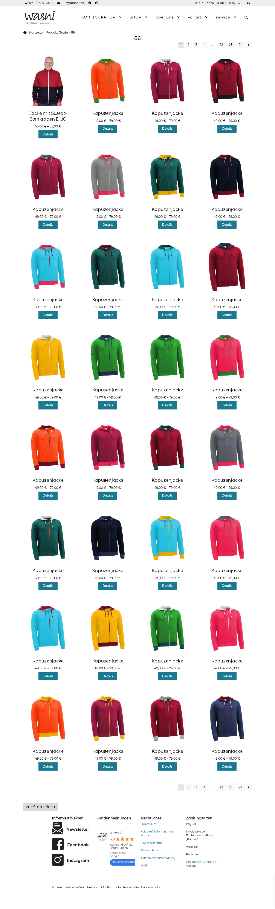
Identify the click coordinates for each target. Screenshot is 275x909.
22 (221, 45)
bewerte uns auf (123, 861)
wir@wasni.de (73, 3)
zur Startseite (39, 807)
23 (230, 45)
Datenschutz (149, 850)
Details (48, 134)
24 (240, 45)
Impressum (148, 824)
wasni (116, 833)
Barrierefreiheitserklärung (158, 858)
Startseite (35, 32)
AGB (144, 865)
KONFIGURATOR (98, 17)
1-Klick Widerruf (151, 843)
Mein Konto (204, 3)
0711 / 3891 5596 (42, 3)
